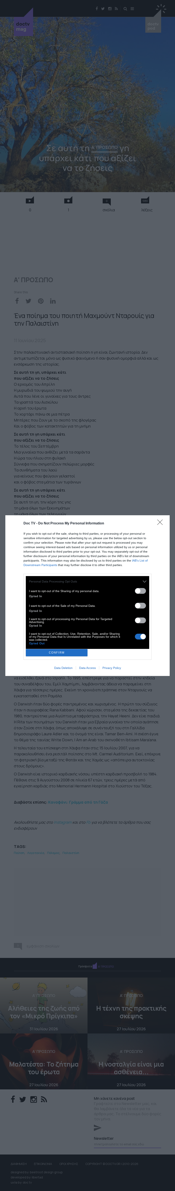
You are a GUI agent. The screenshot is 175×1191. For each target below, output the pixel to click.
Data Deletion (63, 668)
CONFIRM (57, 652)
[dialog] (87, 595)
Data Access (87, 668)
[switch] (140, 591)
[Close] (161, 524)
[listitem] (87, 581)
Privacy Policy (111, 668)
